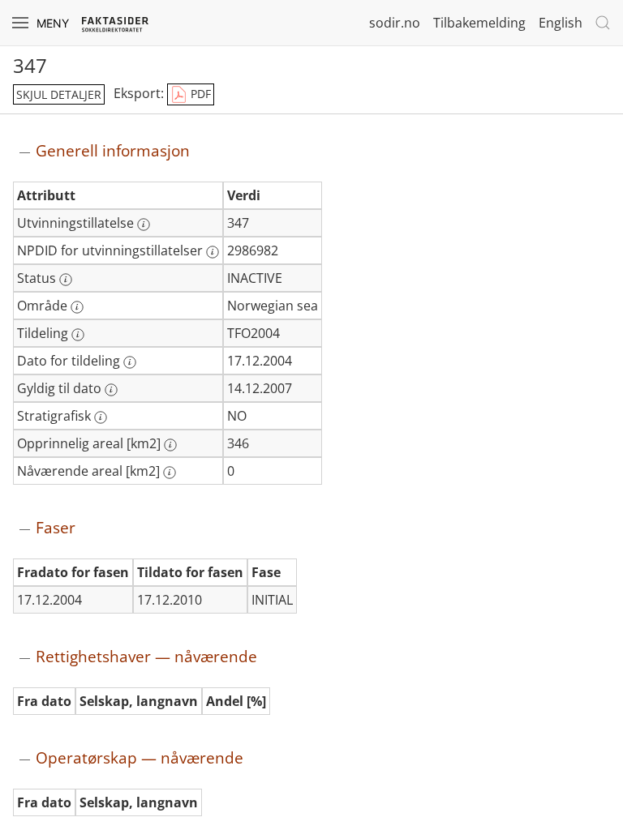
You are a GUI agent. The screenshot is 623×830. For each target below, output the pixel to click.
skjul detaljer (58, 94)
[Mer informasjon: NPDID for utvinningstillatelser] (212, 252)
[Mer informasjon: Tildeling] (77, 334)
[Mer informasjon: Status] (65, 279)
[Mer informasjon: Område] (77, 307)
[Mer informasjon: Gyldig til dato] (111, 389)
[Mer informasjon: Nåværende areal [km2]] (169, 472)
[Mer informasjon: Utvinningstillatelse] (143, 224)
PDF (199, 93)
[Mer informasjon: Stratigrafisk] (100, 417)
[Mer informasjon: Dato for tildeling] (129, 362)
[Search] (602, 22)
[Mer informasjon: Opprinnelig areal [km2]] (170, 445)
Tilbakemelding (479, 23)
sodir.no (394, 23)
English (560, 23)
